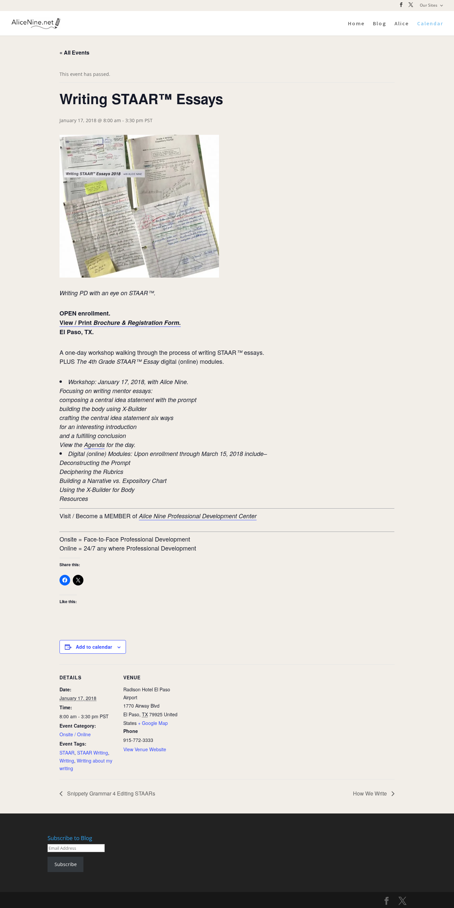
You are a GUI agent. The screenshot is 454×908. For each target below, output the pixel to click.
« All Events (74, 52)
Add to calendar (94, 646)
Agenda (94, 444)
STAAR (66, 752)
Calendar (430, 24)
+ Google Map (153, 723)
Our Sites (428, 5)
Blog (379, 24)
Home (356, 24)
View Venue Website (144, 749)
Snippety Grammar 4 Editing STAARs (110, 793)
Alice (402, 24)
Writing (66, 760)
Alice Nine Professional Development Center (198, 516)
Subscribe (66, 864)
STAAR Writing (92, 752)
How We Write (370, 793)
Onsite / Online (75, 734)
